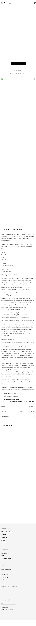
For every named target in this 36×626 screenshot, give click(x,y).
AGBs (3, 540)
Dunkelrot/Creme (22, 401)
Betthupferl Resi (23, 453)
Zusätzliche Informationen (18, 73)
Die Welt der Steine (6, 574)
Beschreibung (18, 71)
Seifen (3, 580)
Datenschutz (4, 537)
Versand (6, 41)
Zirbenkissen (25, 26)
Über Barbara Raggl (6, 532)
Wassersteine (4, 577)
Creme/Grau (13, 401)
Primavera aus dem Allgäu (11, 399)
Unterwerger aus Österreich (11, 393)
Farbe (3, 58)
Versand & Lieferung (7, 558)
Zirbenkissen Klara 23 (7, 516)
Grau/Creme (31, 401)
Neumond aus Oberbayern (11, 396)
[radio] (11, 58)
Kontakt (3, 534)
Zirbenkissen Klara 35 (25, 484)
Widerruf (3, 556)
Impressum (4, 543)
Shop (8, 26)
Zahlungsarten (5, 553)
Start (4, 26)
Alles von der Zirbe (15, 26)
